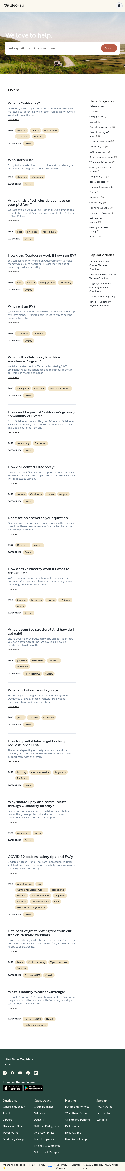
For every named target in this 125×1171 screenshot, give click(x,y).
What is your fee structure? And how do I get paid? (41, 631)
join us (35, 130)
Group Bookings (43, 1107)
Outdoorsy (22, 136)
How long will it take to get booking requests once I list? (36, 743)
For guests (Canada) (99, 213)
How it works (104, 1107)
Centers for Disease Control (31, 889)
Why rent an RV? (21, 306)
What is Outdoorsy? (24, 103)
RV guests (60, 895)
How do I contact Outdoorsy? (31, 466)
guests (20, 717)
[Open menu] (116, 6)
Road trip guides (44, 1139)
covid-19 (21, 895)
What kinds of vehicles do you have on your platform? (39, 202)
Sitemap (76, 1164)
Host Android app (76, 1139)
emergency (23, 388)
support (63, 494)
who (56, 901)
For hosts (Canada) (99, 207)
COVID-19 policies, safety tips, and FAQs (40, 856)
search (20, 605)
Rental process (97, 181)
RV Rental (39, 136)
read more (13, 119)
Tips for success (58, 962)
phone (50, 494)
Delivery (39, 1120)
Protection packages (35, 1024)
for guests (36, 600)
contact (21, 494)
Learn (20, 962)
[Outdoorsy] (14, 6)
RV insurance (73, 1126)
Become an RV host (77, 1107)
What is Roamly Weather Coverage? (36, 991)
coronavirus (58, 889)
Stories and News (13, 1126)
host (19, 231)
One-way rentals (44, 1133)
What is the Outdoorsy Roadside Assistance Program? (34, 359)
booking (21, 600)
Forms (92, 192)
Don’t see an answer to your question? (38, 517)
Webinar (21, 968)
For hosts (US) (32, 673)
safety (38, 833)
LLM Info (101, 1120)
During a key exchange (101, 157)
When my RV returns (100, 162)
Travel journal (11, 1133)
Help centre (103, 1113)
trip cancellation (40, 901)
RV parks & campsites (47, 1146)
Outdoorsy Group (13, 1139)
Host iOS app (73, 1133)
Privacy (41, 1164)
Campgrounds (96, 116)
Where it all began (14, 1107)
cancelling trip (24, 884)
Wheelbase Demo (76, 1113)
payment (22, 660)
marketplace (50, 130)
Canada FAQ (95, 202)
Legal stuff (94, 197)
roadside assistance (60, 388)
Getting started (97, 151)
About (6, 1113)
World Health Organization (31, 907)
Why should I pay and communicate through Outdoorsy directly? (37, 803)
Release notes (96, 106)
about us (22, 130)
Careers (7, 1120)
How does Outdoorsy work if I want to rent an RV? (38, 570)
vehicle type (49, 231)
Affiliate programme (77, 1120)
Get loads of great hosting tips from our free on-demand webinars (39, 932)
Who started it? (20, 160)
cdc (39, 884)
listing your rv (47, 282)
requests (33, 717)
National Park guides (46, 1126)
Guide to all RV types (46, 1152)
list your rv (60, 772)
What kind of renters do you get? (34, 690)
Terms (31, 1164)
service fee (22, 666)
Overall (28, 143)
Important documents (101, 187)
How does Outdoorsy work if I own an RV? (42, 255)
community (23, 443)
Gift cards (39, 1113)
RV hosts (21, 901)
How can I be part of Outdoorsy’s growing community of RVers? (41, 414)
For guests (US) (33, 1019)
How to (31, 282)
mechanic (39, 388)
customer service (40, 772)
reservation (38, 660)
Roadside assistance (100, 141)
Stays (92, 111)
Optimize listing (36, 962)
